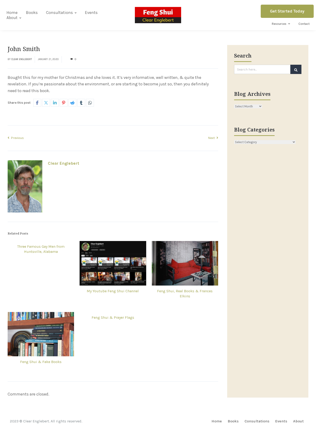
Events (91, 12)
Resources (279, 24)
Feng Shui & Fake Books (41, 362)
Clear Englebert (21, 59)
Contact (304, 24)
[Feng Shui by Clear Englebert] (158, 15)
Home (12, 12)
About (12, 17)
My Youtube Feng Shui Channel (113, 291)
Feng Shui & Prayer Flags (113, 317)
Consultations (59, 12)
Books (32, 12)
